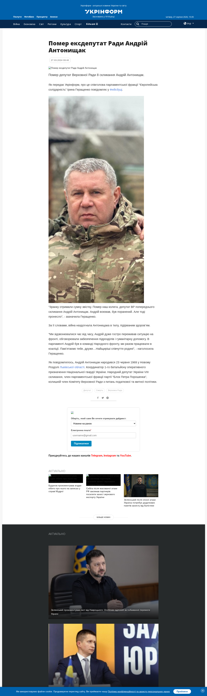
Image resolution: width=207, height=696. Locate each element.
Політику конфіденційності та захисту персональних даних (139, 691)
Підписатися (81, 443)
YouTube (125, 455)
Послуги (17, 16)
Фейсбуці (116, 89)
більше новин (103, 517)
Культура (65, 24)
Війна (16, 24)
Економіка (29, 24)
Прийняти (182, 691)
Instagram (110, 455)
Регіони (52, 24)
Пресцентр (42, 16)
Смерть (99, 390)
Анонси (54, 16)
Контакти (126, 24)
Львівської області (72, 367)
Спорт (78, 24)
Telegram (96, 455)
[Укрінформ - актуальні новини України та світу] (103, 11)
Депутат (87, 390)
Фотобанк (29, 16)
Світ (41, 24)
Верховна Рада (115, 390)
